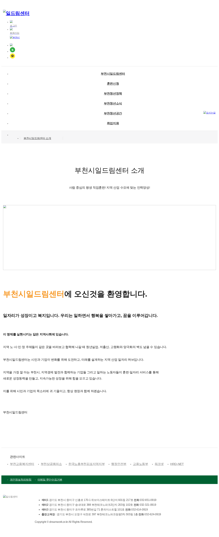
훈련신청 (113, 83)
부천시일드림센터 (113, 73)
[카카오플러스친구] (113, 56)
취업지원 (113, 123)
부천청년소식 (113, 103)
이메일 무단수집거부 (49, 479)
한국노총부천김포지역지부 (86, 464)
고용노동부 (140, 464)
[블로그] (113, 50)
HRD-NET (177, 464)
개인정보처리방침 (20, 479)
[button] (41, 138)
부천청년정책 (113, 93)
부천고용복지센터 (22, 464)
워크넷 (159, 464)
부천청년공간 (113, 113)
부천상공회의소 (51, 464)
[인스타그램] (113, 45)
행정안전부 (118, 464)
